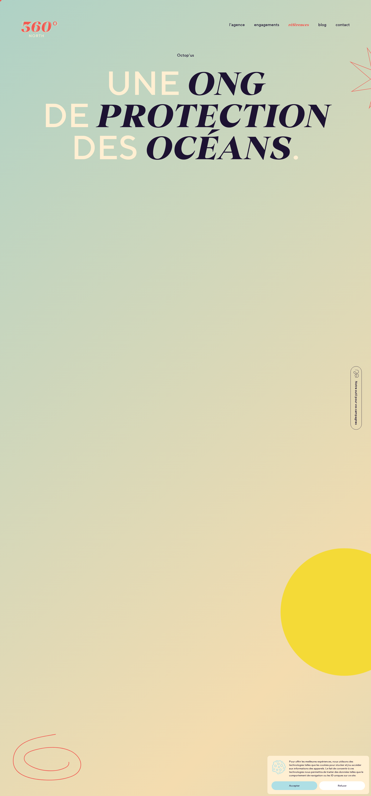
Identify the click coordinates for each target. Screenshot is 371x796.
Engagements (266, 24)
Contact (343, 24)
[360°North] (39, 30)
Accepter (294, 785)
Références (298, 25)
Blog (322, 24)
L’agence (237, 24)
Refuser (342, 785)
